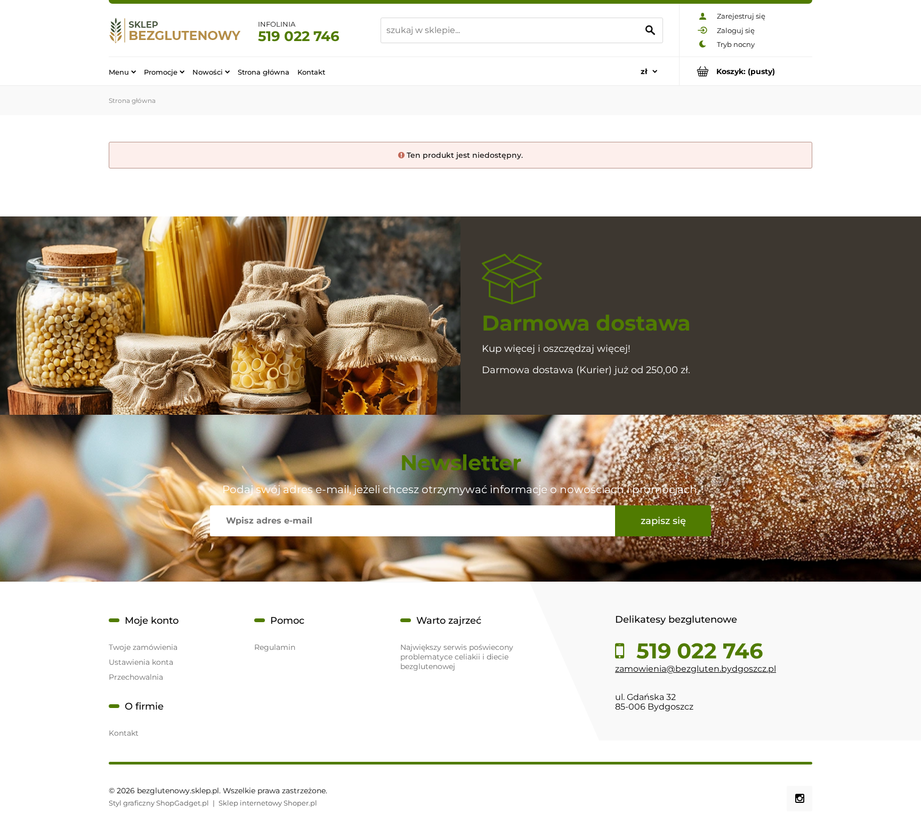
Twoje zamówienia (143, 647)
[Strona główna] (175, 30)
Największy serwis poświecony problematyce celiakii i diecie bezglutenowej (456, 656)
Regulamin (274, 647)
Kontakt (124, 733)
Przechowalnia (136, 677)
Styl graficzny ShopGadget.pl (159, 803)
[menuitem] (122, 71)
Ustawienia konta (141, 662)
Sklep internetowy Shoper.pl (268, 803)
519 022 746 (299, 36)
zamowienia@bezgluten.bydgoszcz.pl (695, 669)
